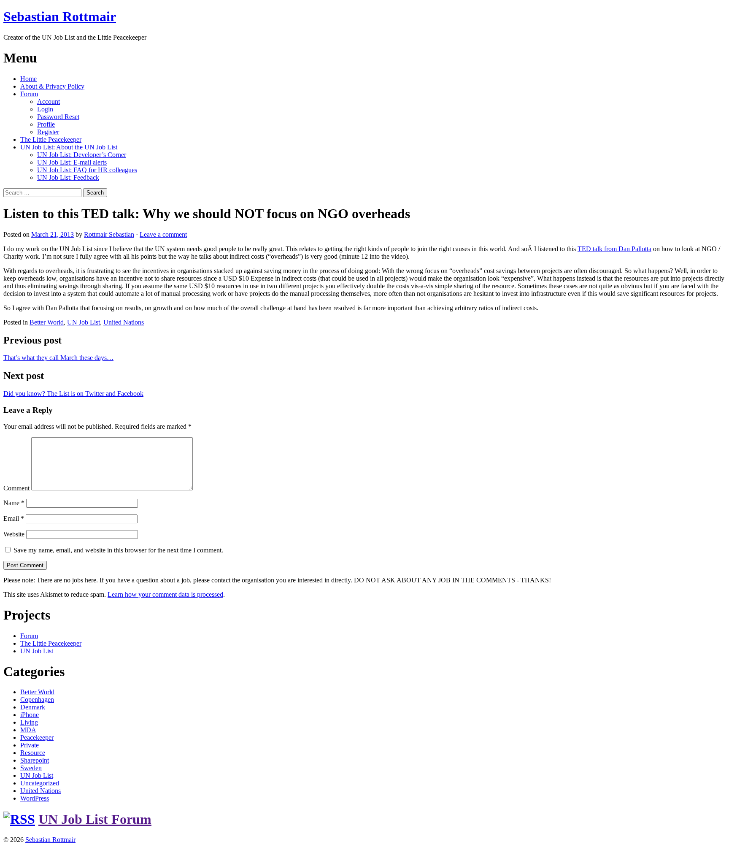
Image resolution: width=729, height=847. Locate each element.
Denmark (32, 707)
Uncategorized (39, 783)
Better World (47, 322)
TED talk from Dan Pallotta (614, 248)
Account (48, 101)
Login (45, 109)
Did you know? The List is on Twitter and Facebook (73, 393)
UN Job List (83, 322)
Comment (16, 488)
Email (13, 518)
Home (28, 78)
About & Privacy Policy (52, 86)
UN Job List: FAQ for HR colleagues (87, 169)
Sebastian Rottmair (59, 16)
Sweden (31, 767)
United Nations (123, 322)
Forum (29, 93)
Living (29, 722)
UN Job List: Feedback (68, 177)
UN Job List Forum (94, 819)
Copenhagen (37, 699)
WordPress (34, 798)
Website (13, 534)
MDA (28, 729)
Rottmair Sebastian (109, 234)
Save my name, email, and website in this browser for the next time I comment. (118, 550)
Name (13, 502)
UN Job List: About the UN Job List (68, 147)
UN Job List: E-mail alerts (72, 162)
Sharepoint (34, 760)
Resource (32, 752)
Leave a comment (163, 234)
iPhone (29, 714)
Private (29, 745)
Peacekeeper (37, 737)
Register (48, 131)
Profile (46, 124)
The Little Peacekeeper (50, 139)
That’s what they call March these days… (58, 357)
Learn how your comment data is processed (165, 594)
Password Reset (58, 116)
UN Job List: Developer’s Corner (81, 154)
